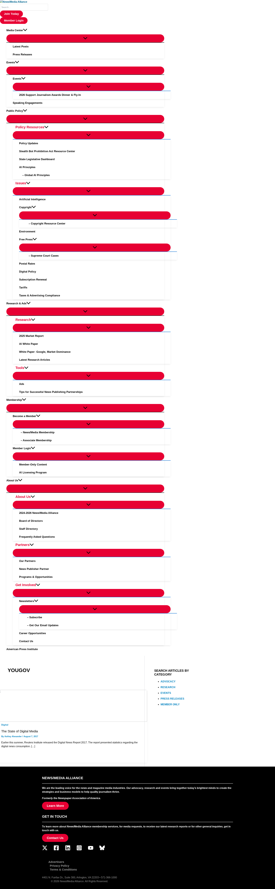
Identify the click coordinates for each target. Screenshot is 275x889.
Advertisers (56, 862)
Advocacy (168, 681)
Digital (4, 724)
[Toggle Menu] (85, 38)
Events (166, 693)
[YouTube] (90, 849)
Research (168, 687)
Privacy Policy (59, 865)
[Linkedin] (68, 849)
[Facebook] (56, 849)
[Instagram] (79, 849)
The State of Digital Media (19, 731)
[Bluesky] (102, 849)
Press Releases (172, 698)
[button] (11, 14)
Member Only (170, 704)
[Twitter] (45, 849)
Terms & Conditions (63, 869)
